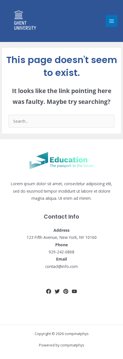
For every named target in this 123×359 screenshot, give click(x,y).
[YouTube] (74, 291)
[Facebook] (48, 291)
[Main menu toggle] (112, 21)
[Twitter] (57, 291)
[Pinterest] (65, 291)
